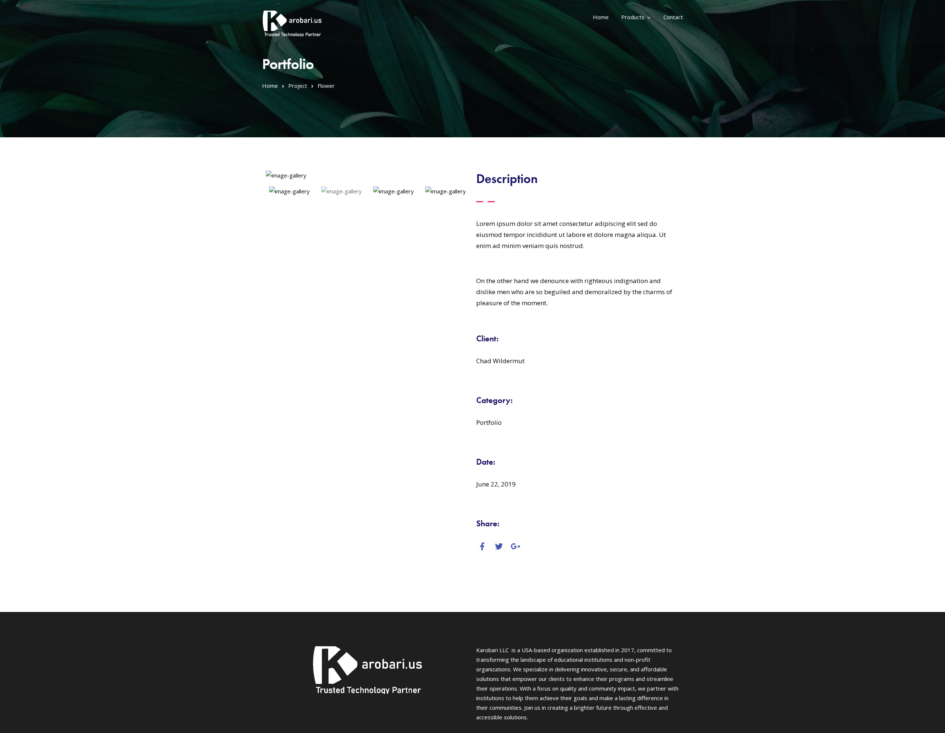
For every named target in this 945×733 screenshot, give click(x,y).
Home (601, 17)
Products (633, 17)
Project (297, 85)
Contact (673, 17)
